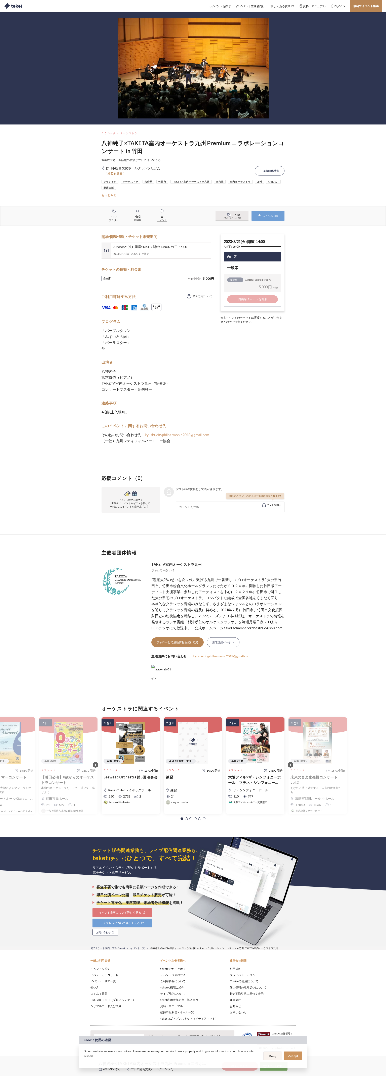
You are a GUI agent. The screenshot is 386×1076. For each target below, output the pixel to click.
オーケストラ (128, 133)
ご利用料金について (173, 981)
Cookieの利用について (244, 981)
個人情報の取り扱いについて (248, 987)
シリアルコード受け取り (105, 1006)
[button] (182, 818)
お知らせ (235, 1006)
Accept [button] (293, 1056)
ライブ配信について (173, 993)
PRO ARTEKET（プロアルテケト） (113, 1000)
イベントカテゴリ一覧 (104, 975)
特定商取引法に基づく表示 (247, 993)
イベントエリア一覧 (103, 981)
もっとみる (109, 195)
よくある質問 (98, 993)
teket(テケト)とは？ (173, 968)
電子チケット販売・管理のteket (107, 948)
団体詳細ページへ (223, 642)
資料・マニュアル (171, 1006)
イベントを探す (100, 968)
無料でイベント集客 (366, 6)
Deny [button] (272, 1056)
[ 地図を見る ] (115, 173)
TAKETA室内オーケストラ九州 (176, 564)
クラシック (109, 133)
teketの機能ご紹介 (172, 987)
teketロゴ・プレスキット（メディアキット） (189, 1018)
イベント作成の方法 (173, 975)
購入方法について (203, 296)
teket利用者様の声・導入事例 (179, 1000)
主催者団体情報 (269, 170)
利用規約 (235, 968)
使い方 (94, 987)
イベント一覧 (137, 948)
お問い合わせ (238, 1012)
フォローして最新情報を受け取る (177, 642)
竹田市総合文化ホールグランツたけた (155, 1069)
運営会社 (235, 1000)
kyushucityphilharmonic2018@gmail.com (177, 434)
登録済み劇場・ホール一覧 (177, 1012)
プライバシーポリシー (244, 975)
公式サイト (161, 671)
